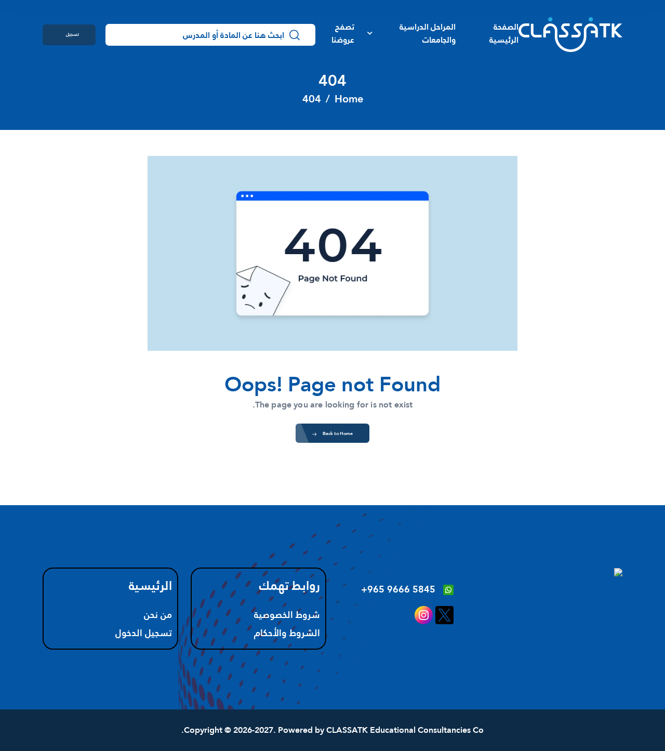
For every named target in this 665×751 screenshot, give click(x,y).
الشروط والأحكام (287, 633)
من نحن (158, 615)
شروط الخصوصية (287, 615)
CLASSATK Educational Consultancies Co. (332, 729)
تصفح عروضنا (342, 33)
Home (349, 99)
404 (311, 99)
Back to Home (338, 433)
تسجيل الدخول (72, 37)
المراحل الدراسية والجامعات (428, 33)
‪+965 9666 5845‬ (398, 589)
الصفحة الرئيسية (503, 33)
